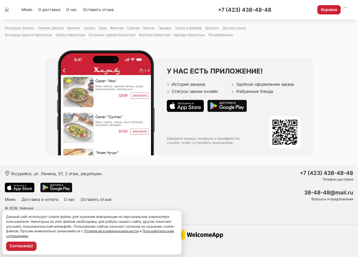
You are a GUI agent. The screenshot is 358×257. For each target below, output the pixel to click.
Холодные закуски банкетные (28, 35)
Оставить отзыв (98, 9)
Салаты (89, 28)
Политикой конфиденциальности (111, 231)
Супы (103, 28)
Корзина (329, 9)
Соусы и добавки (188, 28)
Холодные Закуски (19, 28)
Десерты (212, 28)
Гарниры (165, 28)
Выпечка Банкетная (154, 35)
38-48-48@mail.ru (328, 193)
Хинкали (73, 28)
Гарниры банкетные (189, 35)
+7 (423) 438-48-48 (244, 10)
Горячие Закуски (51, 28)
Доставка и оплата (40, 199)
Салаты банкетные (70, 35)
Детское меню (234, 28)
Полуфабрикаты (220, 35)
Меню (26, 9)
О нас (71, 9)
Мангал (149, 28)
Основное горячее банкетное (112, 35)
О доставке (49, 9)
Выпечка (117, 28)
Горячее (133, 28)
